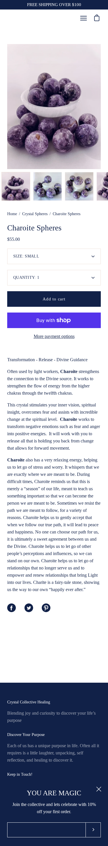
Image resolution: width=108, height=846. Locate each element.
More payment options (54, 336)
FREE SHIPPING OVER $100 (54, 4)
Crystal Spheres (35, 214)
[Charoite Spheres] (15, 186)
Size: (26, 256)
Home (12, 214)
